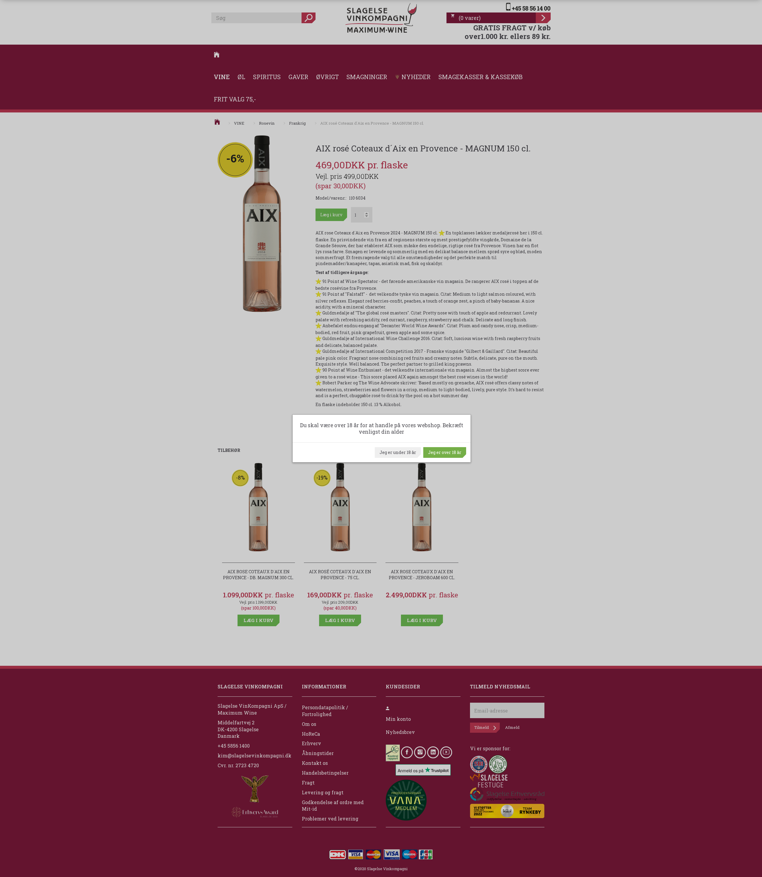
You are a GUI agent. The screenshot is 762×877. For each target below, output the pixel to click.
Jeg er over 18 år (444, 452)
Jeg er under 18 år (398, 452)
